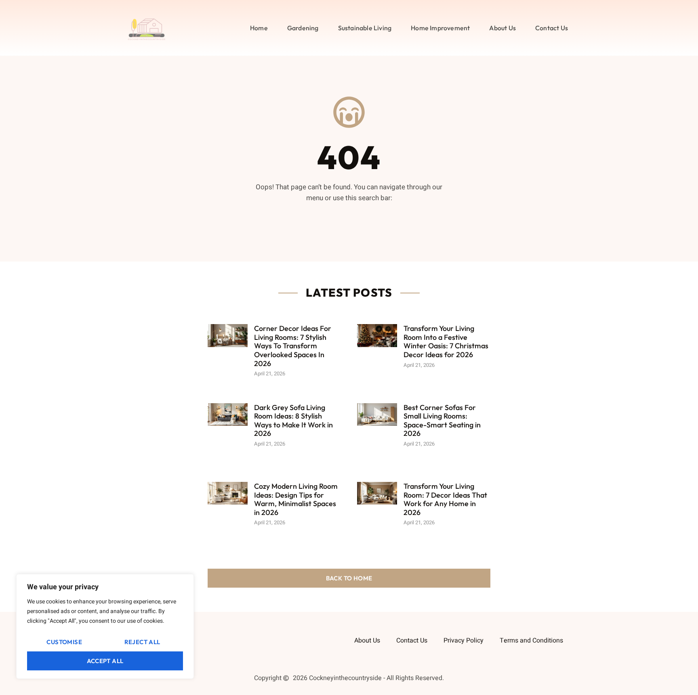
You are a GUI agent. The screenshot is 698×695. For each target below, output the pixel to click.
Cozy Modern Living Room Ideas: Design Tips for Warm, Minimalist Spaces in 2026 (296, 499)
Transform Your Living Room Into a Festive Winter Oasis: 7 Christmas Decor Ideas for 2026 (446, 341)
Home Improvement (440, 28)
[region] (105, 626)
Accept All (105, 661)
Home (259, 28)
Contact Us (551, 28)
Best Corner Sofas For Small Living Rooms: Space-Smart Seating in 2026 (442, 420)
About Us (502, 28)
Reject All (142, 642)
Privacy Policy (464, 640)
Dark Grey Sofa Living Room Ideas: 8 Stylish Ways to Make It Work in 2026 (293, 420)
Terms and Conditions (531, 640)
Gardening (303, 28)
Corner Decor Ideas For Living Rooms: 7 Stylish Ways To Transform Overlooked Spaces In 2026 (292, 346)
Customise (64, 642)
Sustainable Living (365, 28)
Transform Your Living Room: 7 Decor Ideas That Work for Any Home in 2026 (445, 499)
